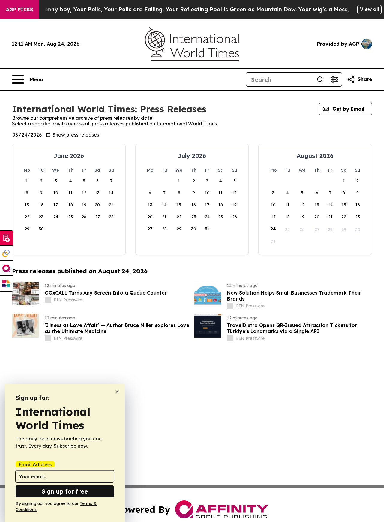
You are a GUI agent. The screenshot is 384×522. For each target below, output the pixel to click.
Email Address (35, 464)
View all (369, 9)
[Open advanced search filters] (334, 79)
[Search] (320, 79)
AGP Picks (19, 10)
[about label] (48, 300)
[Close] (117, 391)
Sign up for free (65, 491)
